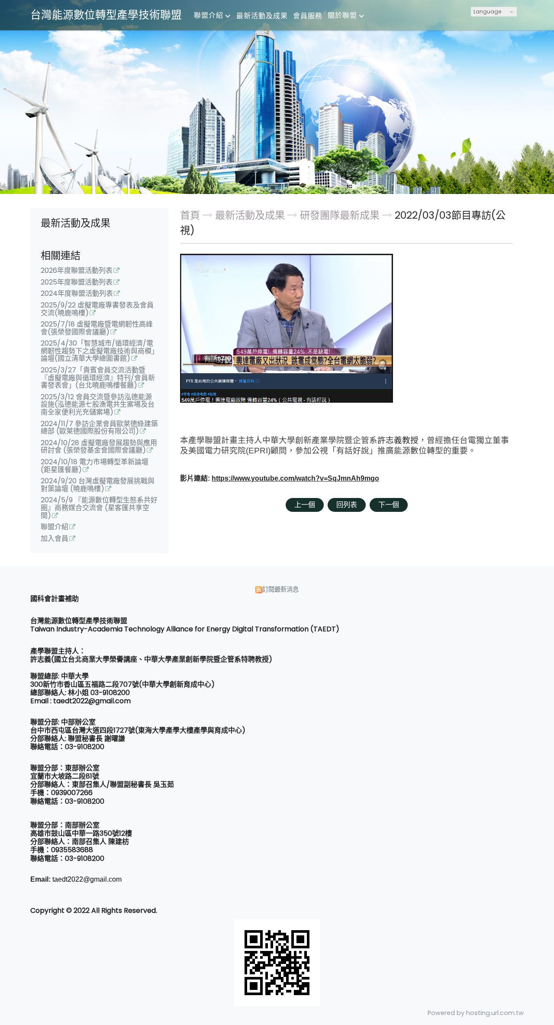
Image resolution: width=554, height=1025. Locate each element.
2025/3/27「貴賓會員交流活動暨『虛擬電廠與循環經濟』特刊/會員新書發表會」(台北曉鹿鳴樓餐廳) (98, 378)
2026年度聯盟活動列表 (77, 271)
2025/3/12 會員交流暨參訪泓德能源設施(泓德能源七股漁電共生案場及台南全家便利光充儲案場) (98, 405)
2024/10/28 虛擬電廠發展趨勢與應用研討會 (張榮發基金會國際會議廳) (99, 447)
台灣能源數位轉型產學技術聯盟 (106, 15)
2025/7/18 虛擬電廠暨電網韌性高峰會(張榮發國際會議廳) (97, 328)
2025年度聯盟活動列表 (77, 282)
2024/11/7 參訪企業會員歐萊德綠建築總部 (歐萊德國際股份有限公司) (99, 428)
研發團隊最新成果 (339, 215)
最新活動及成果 (251, 215)
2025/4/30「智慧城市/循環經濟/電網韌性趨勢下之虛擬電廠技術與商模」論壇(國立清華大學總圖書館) (98, 351)
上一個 (304, 505)
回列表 (346, 505)
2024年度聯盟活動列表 (77, 294)
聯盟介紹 (54, 527)
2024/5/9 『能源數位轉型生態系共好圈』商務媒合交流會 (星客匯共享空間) (99, 508)
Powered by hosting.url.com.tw (476, 1013)
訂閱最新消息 (280, 589)
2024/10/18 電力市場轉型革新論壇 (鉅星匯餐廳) (94, 466)
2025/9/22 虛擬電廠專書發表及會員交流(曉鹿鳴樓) (97, 309)
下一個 (388, 505)
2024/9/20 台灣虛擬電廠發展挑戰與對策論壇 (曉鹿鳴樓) (98, 485)
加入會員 (54, 539)
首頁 (190, 215)
